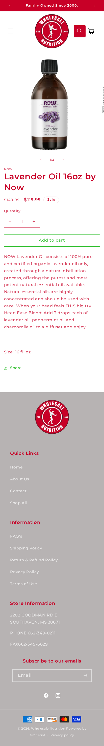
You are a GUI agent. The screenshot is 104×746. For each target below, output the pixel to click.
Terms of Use (23, 584)
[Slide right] (63, 159)
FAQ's (16, 536)
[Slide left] (40, 159)
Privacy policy (62, 735)
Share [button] (16, 368)
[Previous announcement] (9, 5)
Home (16, 467)
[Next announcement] (94, 5)
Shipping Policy (26, 548)
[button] (10, 31)
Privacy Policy (24, 572)
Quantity (12, 211)
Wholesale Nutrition (48, 728)
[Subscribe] (85, 675)
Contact (18, 491)
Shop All (18, 503)
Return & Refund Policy (34, 560)
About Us (19, 479)
